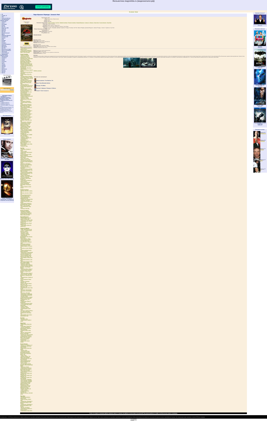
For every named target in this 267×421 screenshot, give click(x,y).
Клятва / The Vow (24, 165)
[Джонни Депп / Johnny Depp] (256, 167)
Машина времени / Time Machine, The (44, 80)
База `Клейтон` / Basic (25, 238)
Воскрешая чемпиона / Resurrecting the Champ (25, 244)
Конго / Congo (24, 362)
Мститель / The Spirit (25, 292)
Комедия (4, 40)
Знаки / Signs (24, 355)
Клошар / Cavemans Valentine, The (24, 282)
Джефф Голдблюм (24, 189)
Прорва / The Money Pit (26, 388)
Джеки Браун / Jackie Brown (27, 252)
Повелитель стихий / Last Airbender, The (26, 374)
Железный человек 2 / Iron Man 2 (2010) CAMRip (26, 262)
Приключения (5, 56)
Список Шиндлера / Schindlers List (24, 133)
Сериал (3, 59)
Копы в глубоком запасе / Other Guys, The (26, 284)
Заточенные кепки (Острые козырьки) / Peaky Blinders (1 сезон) (26, 161)
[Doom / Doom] (7, 133)
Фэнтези (3, 70)
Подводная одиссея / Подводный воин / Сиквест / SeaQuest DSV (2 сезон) (26, 110)
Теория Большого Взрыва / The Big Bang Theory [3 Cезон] (6, 108)
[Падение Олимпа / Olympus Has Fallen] (7, 157)
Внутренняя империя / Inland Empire (25, 398)
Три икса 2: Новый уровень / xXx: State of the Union (26, 311)
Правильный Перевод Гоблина (4, 55)
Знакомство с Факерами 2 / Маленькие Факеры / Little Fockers (26, 402)
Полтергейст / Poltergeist (26, 122)
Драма (3, 34)
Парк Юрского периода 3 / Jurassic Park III (26, 49)
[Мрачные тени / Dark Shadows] (7, 177)
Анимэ (3, 22)
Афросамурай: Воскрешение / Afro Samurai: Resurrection (26, 236)
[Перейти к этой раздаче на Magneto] (27, 20)
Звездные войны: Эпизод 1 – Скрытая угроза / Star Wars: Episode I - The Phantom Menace (26, 266)
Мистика (3, 47)
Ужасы (3, 67)
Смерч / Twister (24, 389)
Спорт (3, 62)
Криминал (4, 45)
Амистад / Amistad (25, 55)
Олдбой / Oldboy (24, 296)
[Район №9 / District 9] (260, 65)
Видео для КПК (5, 27)
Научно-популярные (6, 50)
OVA (3, 16)
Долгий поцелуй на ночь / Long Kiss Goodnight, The (26, 254)
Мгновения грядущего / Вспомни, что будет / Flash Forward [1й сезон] (5, 98)
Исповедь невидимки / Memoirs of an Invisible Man (26, 164)
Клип (3, 39)
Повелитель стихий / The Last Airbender (26, 378)
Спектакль (4, 61)
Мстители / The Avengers (26, 289)
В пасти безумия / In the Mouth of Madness (25, 155)
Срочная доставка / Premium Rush (24, 339)
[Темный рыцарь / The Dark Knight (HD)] (260, 122)
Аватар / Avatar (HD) (260, 85)
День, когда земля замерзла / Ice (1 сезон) (25, 159)
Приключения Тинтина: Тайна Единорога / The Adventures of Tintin (25, 124)
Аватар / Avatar (260, 106)
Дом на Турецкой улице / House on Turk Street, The (25, 256)
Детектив (4, 30)
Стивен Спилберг (24, 54)
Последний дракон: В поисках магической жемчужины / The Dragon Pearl (25, 184)
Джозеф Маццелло (24, 216)
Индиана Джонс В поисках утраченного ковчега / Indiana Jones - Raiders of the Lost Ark (26, 77)
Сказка (3, 60)
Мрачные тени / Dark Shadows (7, 178)
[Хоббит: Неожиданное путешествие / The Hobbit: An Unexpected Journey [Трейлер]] (7, 197)
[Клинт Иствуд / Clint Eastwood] (260, 23)
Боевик (3, 25)
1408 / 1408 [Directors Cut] (26, 229)
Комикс (3, 41)
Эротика (3, 71)
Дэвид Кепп (23, 323)
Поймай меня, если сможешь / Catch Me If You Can (26, 120)
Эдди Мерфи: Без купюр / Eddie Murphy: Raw (26, 315)
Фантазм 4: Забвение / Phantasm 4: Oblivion (46, 88)
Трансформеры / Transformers (24, 139)
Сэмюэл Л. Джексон (24, 228)
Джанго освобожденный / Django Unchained (26, 251)
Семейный (4, 57)
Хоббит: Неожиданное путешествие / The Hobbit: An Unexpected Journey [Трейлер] (7, 199)
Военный (4, 29)
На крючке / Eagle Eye (25, 101)
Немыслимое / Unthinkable (26, 293)
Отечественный (5, 52)
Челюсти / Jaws (24, 146)
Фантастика (4, 69)
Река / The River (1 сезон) (26, 129)
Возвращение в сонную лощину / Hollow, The (25, 218)
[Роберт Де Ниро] (256, 172)
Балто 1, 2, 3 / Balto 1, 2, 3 (26, 345)
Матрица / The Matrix (41, 85)
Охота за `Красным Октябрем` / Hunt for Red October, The (25, 178)
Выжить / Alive (24, 350)
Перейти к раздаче (37, 70)
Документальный (6, 32)
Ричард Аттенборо (24, 210)
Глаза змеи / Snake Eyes (26, 326)
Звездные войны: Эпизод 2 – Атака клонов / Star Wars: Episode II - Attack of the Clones (26, 270)
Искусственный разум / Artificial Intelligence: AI (25, 94)
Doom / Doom (7, 134)
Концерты (4, 42)
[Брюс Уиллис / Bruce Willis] (256, 138)
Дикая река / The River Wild (26, 220)
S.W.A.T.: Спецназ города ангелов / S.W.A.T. (26, 231)
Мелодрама (4, 46)
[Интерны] (260, 45)
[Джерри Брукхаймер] (256, 157)
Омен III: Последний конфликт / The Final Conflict (26, 176)
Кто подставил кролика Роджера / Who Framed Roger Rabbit (26, 364)
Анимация (4, 21)
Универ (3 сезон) (4, 102)
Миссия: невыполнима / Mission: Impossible (25, 333)
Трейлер (3, 65)
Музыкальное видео (6, 49)
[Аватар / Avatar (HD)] (260, 84)
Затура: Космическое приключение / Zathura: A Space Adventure (25, 328)
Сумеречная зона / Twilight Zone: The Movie (26, 135)
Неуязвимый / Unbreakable (26, 295)
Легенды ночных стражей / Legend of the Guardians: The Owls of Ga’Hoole (26, 170)
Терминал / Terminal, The (26, 137)
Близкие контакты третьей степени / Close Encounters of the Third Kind (26, 65)
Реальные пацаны (4, 104)
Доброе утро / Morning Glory (27, 199)
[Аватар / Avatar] (260, 104)
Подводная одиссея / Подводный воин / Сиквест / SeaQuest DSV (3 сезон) (26, 116)
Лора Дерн (22, 396)
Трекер (136, 11)
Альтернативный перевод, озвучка (4, 20)
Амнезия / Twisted (25, 233)
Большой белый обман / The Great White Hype (25, 195)
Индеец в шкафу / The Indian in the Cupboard (25, 357)
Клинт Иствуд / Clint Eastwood (260, 25)
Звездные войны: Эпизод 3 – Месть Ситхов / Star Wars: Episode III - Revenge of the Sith (26, 275)
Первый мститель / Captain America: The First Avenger (26, 298)
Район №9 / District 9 (260, 67)
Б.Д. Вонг (22, 317)
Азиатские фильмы (6, 18)
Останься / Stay (24, 318)
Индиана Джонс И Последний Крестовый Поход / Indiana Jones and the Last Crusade (26, 86)
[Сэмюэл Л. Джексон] (256, 146)
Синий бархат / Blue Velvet (26, 410)
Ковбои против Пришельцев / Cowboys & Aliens (26, 96)
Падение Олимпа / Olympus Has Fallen (7, 159)
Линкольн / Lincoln (25, 98)
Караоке (3, 37)
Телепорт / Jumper (25, 307)
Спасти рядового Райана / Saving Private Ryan (26, 131)
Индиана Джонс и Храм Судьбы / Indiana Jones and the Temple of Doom (26, 89)
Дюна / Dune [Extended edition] (43, 83)
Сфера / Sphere (24, 306)
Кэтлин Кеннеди (24, 343)
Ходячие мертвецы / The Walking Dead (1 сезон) (5, 110)
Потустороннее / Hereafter (26, 380)
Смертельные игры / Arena (26, 303)
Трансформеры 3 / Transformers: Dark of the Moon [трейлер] (25, 141)
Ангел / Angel (24, 151)
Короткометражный (6, 44)
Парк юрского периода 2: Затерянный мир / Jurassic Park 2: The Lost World (25, 51)
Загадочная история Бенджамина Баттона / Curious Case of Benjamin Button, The (25, 353)
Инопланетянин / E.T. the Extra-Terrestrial (25, 92)
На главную (131, 11)
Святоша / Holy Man (25, 208)
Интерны (3, 96)
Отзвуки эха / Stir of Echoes (27, 334)
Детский (3, 31)
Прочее (3, 72)
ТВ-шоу (3, 64)
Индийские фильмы (6, 35)
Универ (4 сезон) (4, 103)
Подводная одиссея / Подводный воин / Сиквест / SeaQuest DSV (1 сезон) (26, 113)
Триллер (3, 66)
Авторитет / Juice (24, 232)
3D (2, 14)
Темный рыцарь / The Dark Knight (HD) (260, 123)
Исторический (5, 36)
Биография (4, 24)
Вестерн (3, 26)
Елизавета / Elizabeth (25, 211)
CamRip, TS (4, 15)
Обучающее (4, 51)
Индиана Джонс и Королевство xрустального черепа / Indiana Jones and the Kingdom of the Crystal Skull (26, 81)
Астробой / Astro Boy (25, 234)
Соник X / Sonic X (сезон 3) (42, 90)
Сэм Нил (22, 148)
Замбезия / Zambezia (25, 200)
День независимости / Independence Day (25, 198)
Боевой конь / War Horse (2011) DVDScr (25, 68)
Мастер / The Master (25, 407)
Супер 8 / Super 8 (24, 136)
